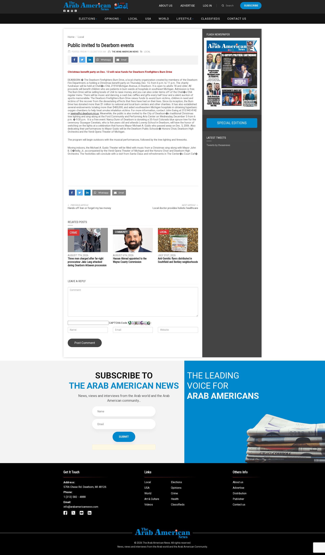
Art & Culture (151, 499)
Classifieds (210, 18)
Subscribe (251, 5)
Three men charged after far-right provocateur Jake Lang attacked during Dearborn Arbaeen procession (87, 262)
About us (165, 5)
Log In (207, 5)
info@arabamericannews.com (80, 506)
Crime (174, 493)
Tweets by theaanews (218, 145)
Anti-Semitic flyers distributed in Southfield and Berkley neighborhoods (178, 260)
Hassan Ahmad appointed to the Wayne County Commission (130, 260)
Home (71, 36)
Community (121, 231)
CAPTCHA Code (118, 323)
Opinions (112, 18)
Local (133, 18)
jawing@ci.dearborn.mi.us (85, 113)
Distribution (239, 493)
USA (148, 18)
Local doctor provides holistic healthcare (175, 208)
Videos (148, 504)
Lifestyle (184, 18)
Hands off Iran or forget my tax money (89, 208)
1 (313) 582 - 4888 (74, 497)
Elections (87, 18)
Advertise (187, 5)
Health (175, 499)
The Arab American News (125, 52)
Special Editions (232, 123)
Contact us (236, 18)
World (164, 18)
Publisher (238, 499)
